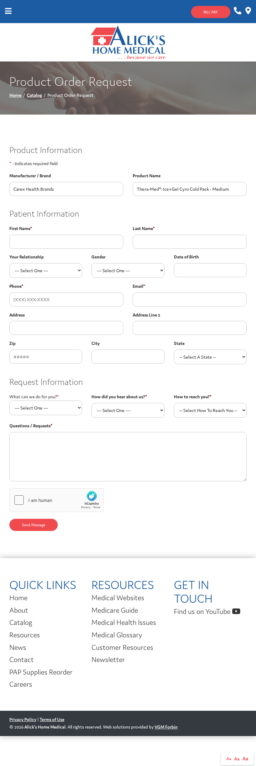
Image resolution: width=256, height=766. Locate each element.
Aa (228, 758)
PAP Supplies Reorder (40, 672)
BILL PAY (211, 12)
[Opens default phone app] (237, 11)
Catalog (34, 95)
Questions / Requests (30, 426)
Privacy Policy (22, 719)
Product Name (146, 176)
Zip (12, 343)
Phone (16, 286)
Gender (98, 257)
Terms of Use (52, 719)
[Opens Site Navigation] (8, 11)
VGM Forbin (166, 727)
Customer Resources (122, 647)
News (17, 647)
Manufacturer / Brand (30, 176)
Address (17, 315)
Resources (24, 635)
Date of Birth (186, 257)
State (179, 343)
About (18, 610)
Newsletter (108, 659)
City (95, 343)
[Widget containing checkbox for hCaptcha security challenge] (56, 500)
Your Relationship (26, 257)
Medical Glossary (116, 635)
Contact (21, 659)
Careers (20, 684)
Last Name (144, 228)
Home (15, 95)
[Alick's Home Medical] (128, 42)
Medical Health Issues (123, 622)
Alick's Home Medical (45, 727)
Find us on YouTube (203, 611)
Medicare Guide (114, 610)
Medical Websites (117, 597)
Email (139, 286)
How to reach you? (192, 397)
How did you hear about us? (119, 397)
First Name (20, 228)
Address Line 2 (146, 315)
